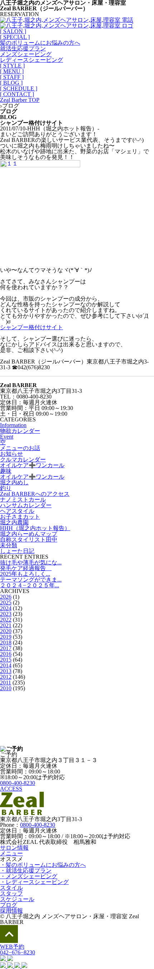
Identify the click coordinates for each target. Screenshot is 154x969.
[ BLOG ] (11, 83)
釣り (5, 488)
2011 (5, 682)
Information (13, 425)
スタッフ (11, 893)
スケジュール (17, 899)
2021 (5, 625)
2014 (5, 665)
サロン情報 (14, 848)
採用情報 (11, 911)
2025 (5, 602)
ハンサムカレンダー (26, 505)
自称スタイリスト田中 (28, 540)
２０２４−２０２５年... (29, 585)
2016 (5, 654)
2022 (5, 620)
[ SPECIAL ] (15, 37)
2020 (5, 631)
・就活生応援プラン (26, 870)
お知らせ (11, 454)
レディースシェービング (31, 60)
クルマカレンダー (23, 459)
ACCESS (11, 789)
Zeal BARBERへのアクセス (34, 494)
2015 (5, 660)
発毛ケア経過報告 (26, 568)
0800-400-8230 (17, 783)
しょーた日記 (17, 551)
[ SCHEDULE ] (18, 88)
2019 (5, 637)
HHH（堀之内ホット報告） (35, 528)
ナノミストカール (23, 499)
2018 (5, 642)
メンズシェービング (26, 54)
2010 (5, 688)
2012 (5, 677)
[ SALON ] (13, 31)
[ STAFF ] (12, 77)
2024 (5, 608)
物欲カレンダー (20, 431)
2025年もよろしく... (25, 574)
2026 (5, 597)
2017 (5, 648)
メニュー (11, 853)
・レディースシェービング (34, 882)
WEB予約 (12, 947)
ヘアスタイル (17, 511)
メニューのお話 (20, 448)
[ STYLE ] (12, 66)
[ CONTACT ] (17, 94)
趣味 (5, 471)
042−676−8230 (17, 952)
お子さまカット (20, 517)
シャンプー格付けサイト (31, 327)
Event (6, 437)
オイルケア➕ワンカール (32, 465)
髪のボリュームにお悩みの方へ (40, 43)
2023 (5, 614)
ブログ (8, 905)
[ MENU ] (12, 71)
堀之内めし (14, 482)
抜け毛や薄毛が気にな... (31, 562)
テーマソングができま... (31, 580)
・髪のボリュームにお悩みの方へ (43, 865)
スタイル (11, 888)
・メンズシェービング (28, 876)
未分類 (8, 545)
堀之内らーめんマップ (28, 534)
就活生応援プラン (23, 48)
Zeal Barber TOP (19, 100)
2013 (5, 671)
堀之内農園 (14, 522)
